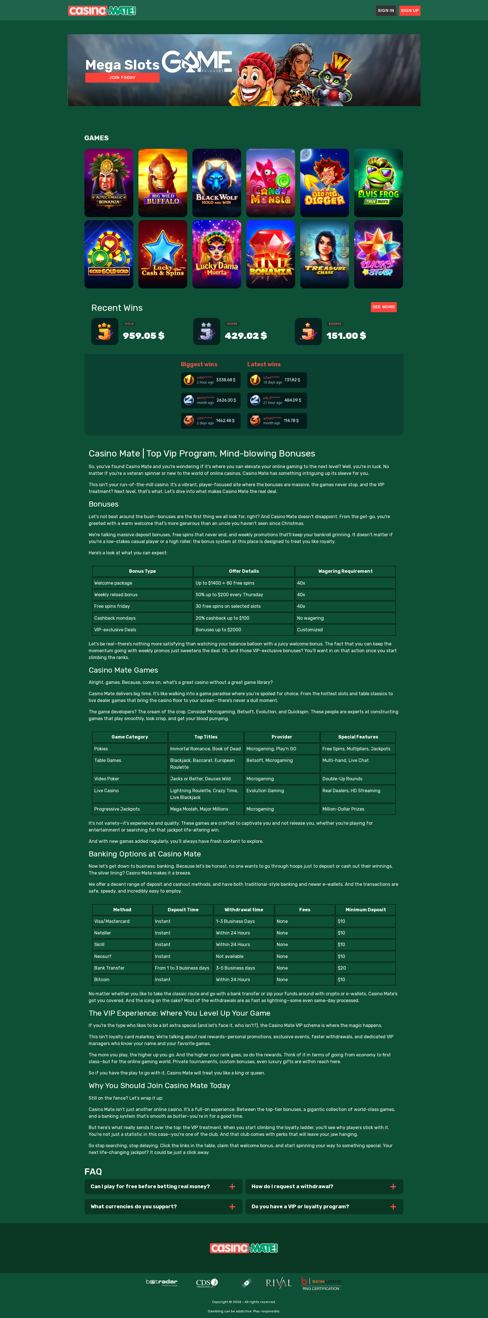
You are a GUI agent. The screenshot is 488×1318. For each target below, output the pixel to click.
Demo (109, 206)
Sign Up (410, 10)
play (108, 191)
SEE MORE (383, 307)
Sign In (386, 10)
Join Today (122, 77)
